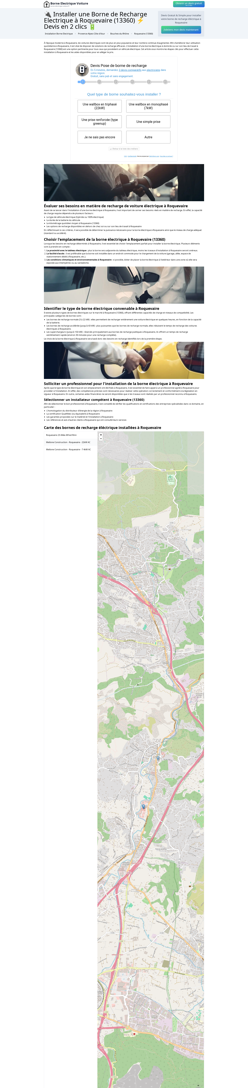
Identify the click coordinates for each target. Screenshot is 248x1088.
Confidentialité (132, 156)
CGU (125, 156)
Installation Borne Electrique (59, 33)
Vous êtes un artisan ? (166, 156)
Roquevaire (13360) (143, 33)
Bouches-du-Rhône (119, 33)
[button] (158, 758)
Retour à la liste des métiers (125, 149)
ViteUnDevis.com (154, 156)
